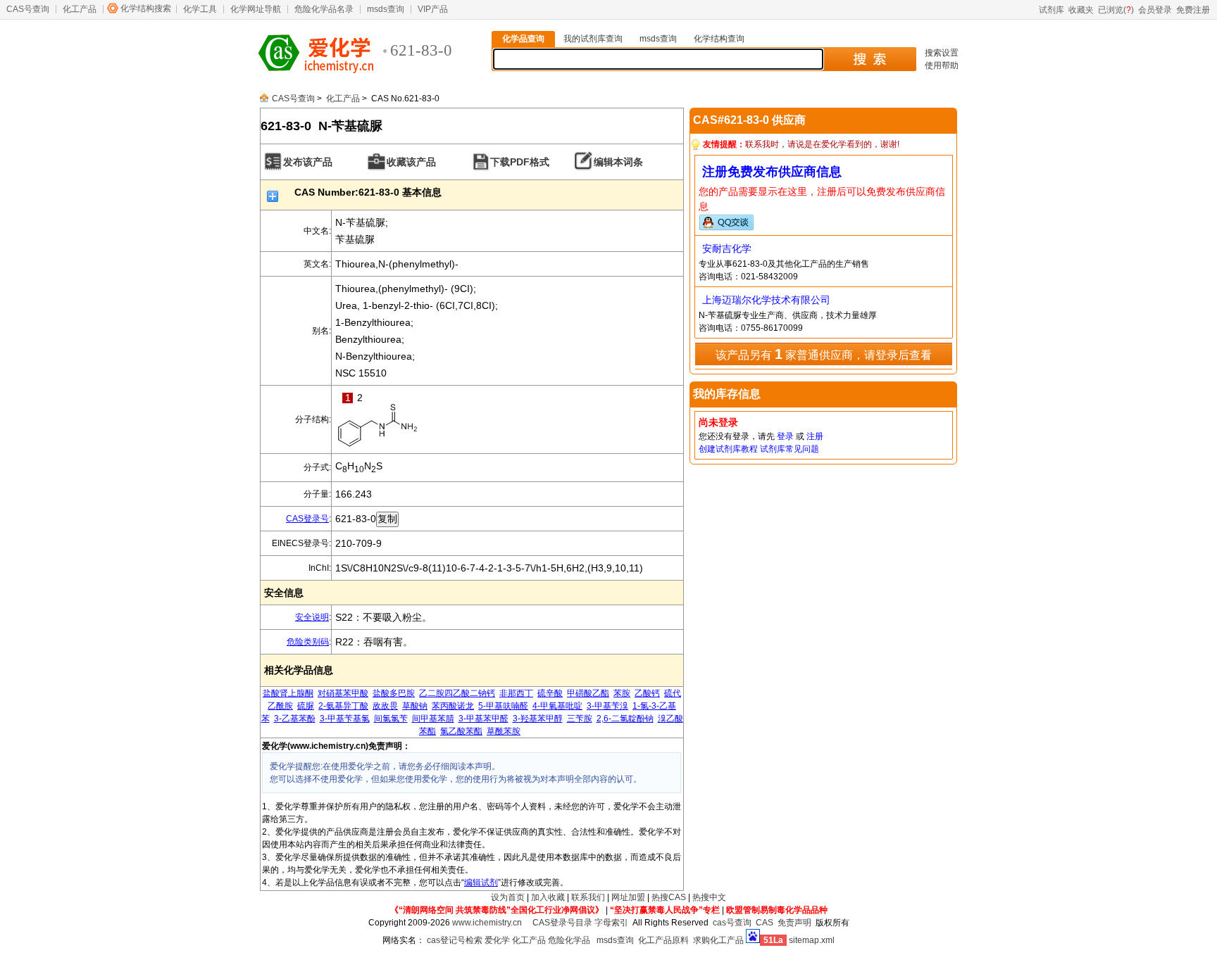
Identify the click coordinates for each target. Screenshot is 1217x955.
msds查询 (385, 9)
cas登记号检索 (454, 940)
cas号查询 (732, 923)
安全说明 (312, 617)
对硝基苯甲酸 (343, 693)
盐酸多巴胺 (394, 693)
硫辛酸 (550, 693)
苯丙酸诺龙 (453, 706)
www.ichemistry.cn (487, 923)
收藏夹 (1081, 10)
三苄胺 (579, 718)
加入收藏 (548, 897)
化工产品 (79, 9)
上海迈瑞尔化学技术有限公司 (766, 299)
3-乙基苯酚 (295, 718)
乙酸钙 (647, 693)
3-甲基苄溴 (607, 706)
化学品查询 (523, 39)
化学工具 (200, 9)
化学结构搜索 (145, 8)
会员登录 (1155, 10)
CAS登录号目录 (562, 923)
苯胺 (621, 693)
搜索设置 (942, 53)
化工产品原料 (663, 940)
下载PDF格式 (519, 161)
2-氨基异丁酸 (343, 706)
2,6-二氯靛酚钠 (625, 718)
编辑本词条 (618, 161)
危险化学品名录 (324, 9)
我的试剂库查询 (593, 39)
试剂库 (1051, 10)
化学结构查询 (719, 39)
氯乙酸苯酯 (461, 731)
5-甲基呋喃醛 (503, 706)
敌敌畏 (385, 706)
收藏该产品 (411, 161)
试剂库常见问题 (789, 449)
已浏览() (1116, 10)
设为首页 (508, 897)
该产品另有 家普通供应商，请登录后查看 (824, 354)
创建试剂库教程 (728, 449)
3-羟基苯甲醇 (538, 718)
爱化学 (497, 940)
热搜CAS (668, 897)
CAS (764, 923)
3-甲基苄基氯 (345, 718)
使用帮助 (942, 65)
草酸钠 (414, 706)
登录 (785, 436)
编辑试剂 (481, 882)
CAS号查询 (27, 9)
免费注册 (1193, 10)
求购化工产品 (718, 940)
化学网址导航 (255, 9)
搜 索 (869, 59)
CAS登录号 (307, 519)
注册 (814, 436)
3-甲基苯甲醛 (483, 718)
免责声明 (794, 923)
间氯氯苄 (391, 718)
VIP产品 (433, 9)
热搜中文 (709, 897)
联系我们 (588, 897)
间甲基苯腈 (433, 718)
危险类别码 (308, 642)
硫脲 (305, 706)
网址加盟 (628, 897)
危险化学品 (569, 940)
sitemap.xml (812, 940)
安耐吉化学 (726, 248)
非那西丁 (516, 693)
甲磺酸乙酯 (588, 693)
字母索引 (611, 923)
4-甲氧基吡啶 (557, 706)
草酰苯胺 (503, 731)
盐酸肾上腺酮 (288, 693)
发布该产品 (307, 161)
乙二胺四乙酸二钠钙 (457, 693)
